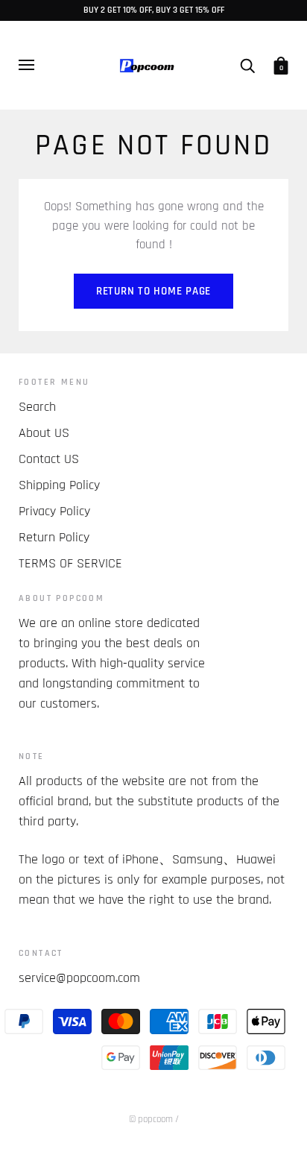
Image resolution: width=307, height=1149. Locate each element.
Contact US (49, 459)
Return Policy (54, 537)
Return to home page (153, 291)
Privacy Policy (54, 511)
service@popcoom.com (79, 977)
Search (37, 406)
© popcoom (151, 1119)
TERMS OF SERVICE (70, 563)
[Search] (247, 65)
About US (44, 432)
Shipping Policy (59, 485)
